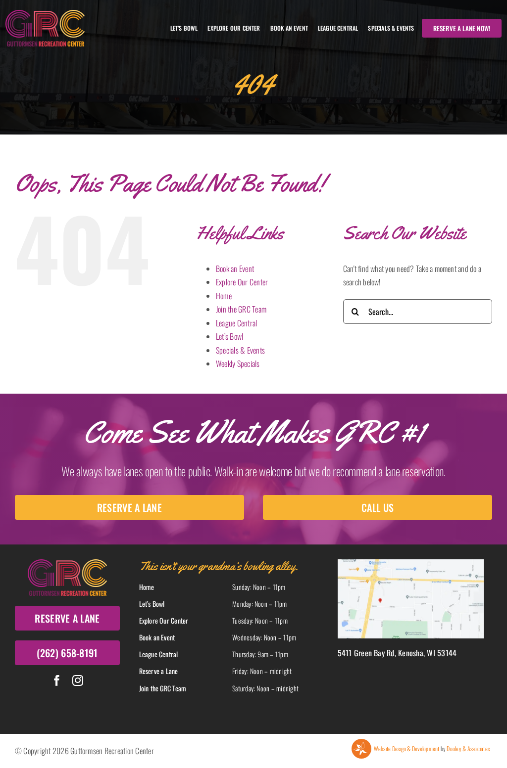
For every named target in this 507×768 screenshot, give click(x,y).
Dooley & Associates (468, 748)
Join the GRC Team (241, 309)
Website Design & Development (407, 748)
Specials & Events (240, 350)
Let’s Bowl (229, 336)
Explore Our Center (242, 282)
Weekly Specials (238, 363)
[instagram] (77, 680)
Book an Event (235, 268)
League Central (236, 323)
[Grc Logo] (45, 14)
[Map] (411, 563)
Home (224, 296)
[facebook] (56, 680)
